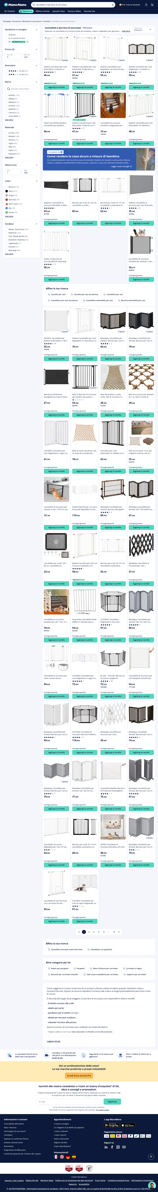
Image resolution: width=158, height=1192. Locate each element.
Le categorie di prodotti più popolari (69, 1127)
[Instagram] (118, 1147)
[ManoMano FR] (56, 1157)
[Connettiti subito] (146, 4)
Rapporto (73, 1184)
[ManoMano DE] (68, 1157)
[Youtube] (124, 1147)
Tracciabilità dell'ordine (14, 1124)
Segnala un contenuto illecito (16, 1139)
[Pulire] (112, 4)
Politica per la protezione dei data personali (74, 1180)
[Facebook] (112, 1147)
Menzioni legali (46, 1180)
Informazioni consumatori (142, 1180)
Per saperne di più (102, 1110)
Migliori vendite (60, 1142)
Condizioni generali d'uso (118, 1180)
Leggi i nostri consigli (120, 166)
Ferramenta (16, 21)
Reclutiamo (8, 1146)
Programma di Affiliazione (15, 1150)
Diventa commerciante (13, 1142)
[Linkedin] (106, 1147)
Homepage (7, 21)
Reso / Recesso (10, 1127)
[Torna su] (151, 1157)
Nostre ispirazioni (61, 1139)
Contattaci (8, 1135)
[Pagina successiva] (119, 932)
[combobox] (143, 29)
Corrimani (46, 21)
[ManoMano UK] (62, 1157)
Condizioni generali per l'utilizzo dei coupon (22, 1154)
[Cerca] (33, 4)
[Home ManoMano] (15, 4)
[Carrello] (152, 4)
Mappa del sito (32, 1180)
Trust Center (100, 1180)
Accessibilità (84, 1184)
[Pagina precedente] (79, 932)
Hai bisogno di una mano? (15, 1131)
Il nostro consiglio (61, 1124)
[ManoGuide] (152, 1186)
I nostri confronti (61, 1131)
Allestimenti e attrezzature (32, 21)
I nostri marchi (60, 1135)
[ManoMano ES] (74, 1157)
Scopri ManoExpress (62, 1146)
